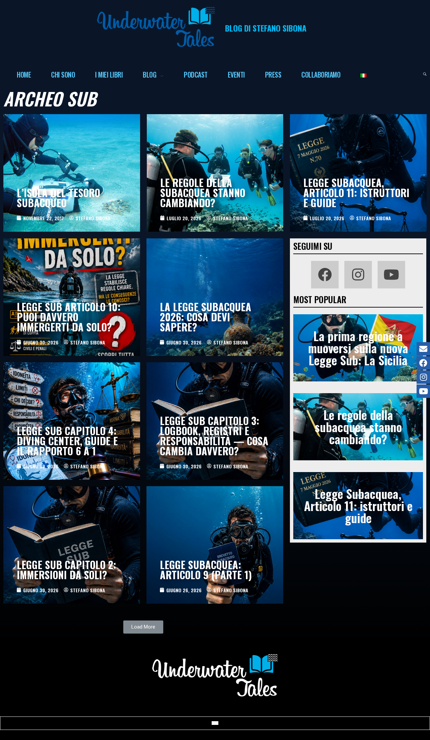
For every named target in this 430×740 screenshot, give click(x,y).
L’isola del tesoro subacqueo (58, 197)
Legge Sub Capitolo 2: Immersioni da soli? (66, 569)
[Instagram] (358, 274)
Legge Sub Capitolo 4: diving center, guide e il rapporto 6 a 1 (67, 440)
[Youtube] (391, 274)
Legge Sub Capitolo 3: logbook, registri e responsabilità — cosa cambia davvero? (214, 435)
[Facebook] (325, 274)
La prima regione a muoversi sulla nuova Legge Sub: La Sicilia (358, 348)
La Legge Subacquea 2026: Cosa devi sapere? (205, 316)
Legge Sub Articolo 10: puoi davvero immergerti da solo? (69, 316)
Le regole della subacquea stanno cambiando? (202, 192)
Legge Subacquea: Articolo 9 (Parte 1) (206, 569)
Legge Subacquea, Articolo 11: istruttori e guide (356, 192)
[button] (143, 627)
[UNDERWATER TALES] (156, 27)
